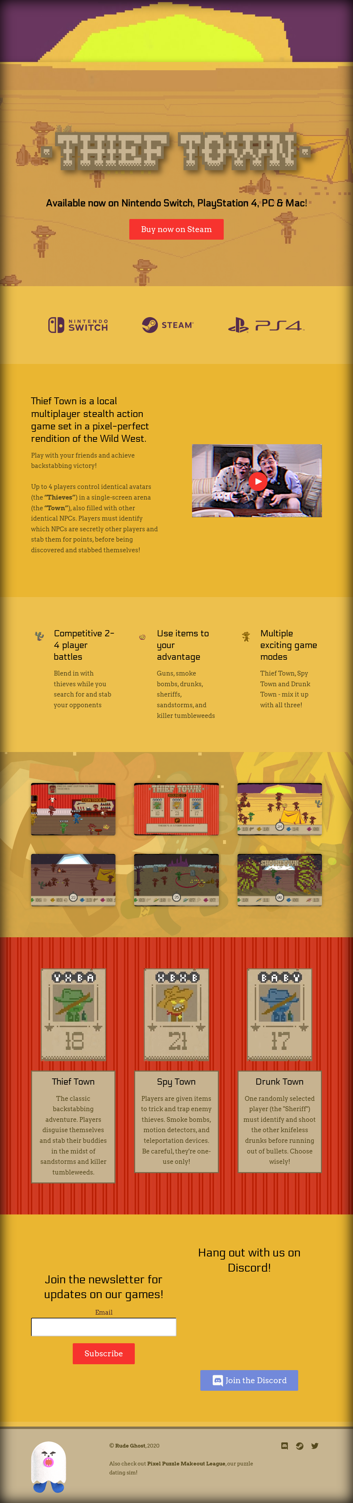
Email (104, 1312)
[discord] (285, 1446)
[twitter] (315, 1446)
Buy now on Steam (176, 229)
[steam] (300, 1446)
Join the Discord (255, 1380)
